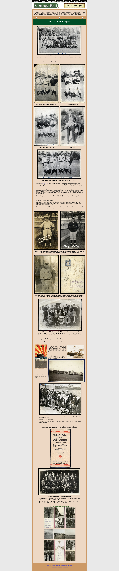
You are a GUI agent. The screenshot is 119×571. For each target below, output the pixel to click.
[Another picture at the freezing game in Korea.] (70, 539)
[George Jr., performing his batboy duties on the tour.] (70, 560)
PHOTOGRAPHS (64, 565)
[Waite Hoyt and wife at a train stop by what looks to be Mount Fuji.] (70, 528)
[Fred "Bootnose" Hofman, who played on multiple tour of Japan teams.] (70, 549)
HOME (48, 565)
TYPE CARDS (58, 565)
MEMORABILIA (70, 565)
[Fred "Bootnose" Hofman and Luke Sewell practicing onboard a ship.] (59, 517)
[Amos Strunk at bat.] (48, 539)
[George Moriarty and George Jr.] (48, 549)
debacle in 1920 (45, 183)
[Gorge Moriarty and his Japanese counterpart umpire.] (70, 517)
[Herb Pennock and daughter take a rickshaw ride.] (59, 528)
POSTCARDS (52, 565)
